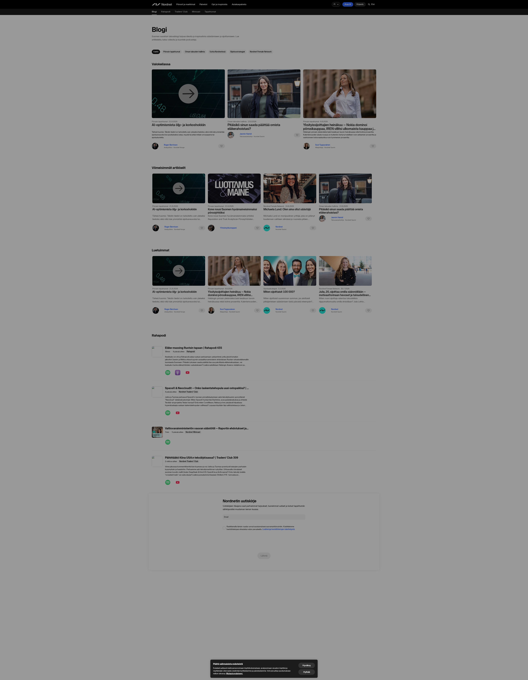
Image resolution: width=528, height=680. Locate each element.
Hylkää (306, 672)
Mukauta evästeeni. (234, 673)
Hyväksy (306, 665)
